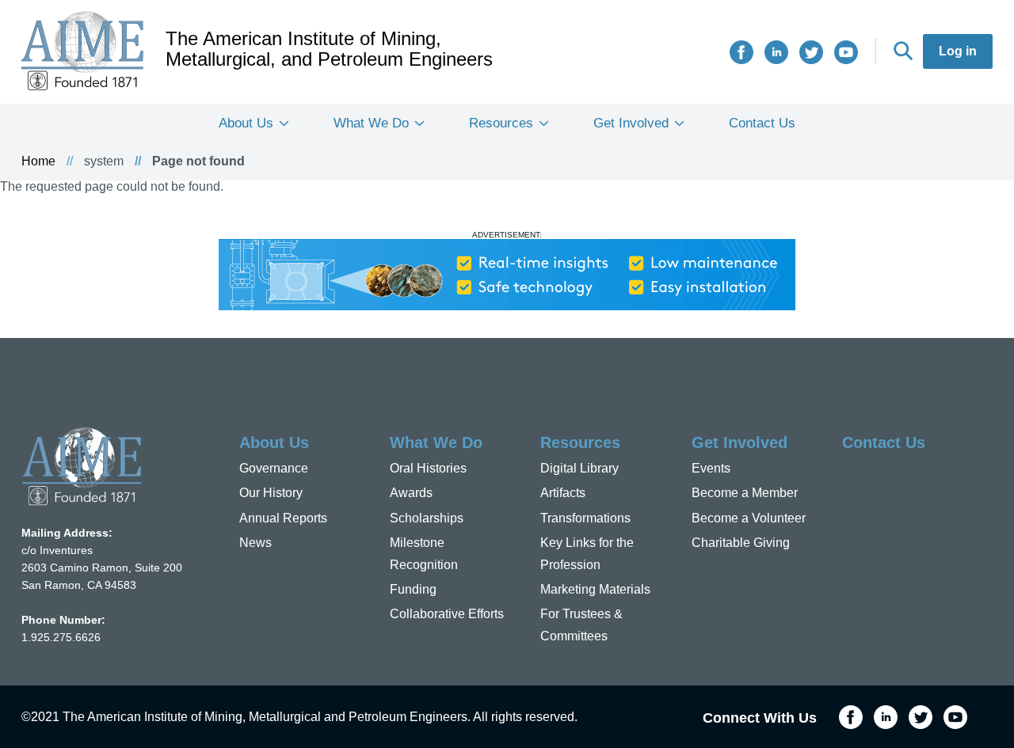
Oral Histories (428, 468)
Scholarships (426, 518)
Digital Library (579, 468)
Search (903, 50)
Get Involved (631, 123)
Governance (273, 468)
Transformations (585, 518)
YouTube (846, 52)
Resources (501, 123)
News (255, 542)
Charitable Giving (741, 542)
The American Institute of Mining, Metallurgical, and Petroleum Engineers (329, 49)
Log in (958, 51)
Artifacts (562, 492)
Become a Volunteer (749, 518)
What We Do (371, 123)
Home (38, 161)
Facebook (741, 52)
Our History (271, 492)
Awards (411, 492)
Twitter (811, 52)
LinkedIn (776, 52)
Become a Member (745, 492)
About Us (246, 123)
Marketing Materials (595, 589)
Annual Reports (283, 518)
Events (711, 468)
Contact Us (762, 123)
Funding (413, 589)
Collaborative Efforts (447, 614)
